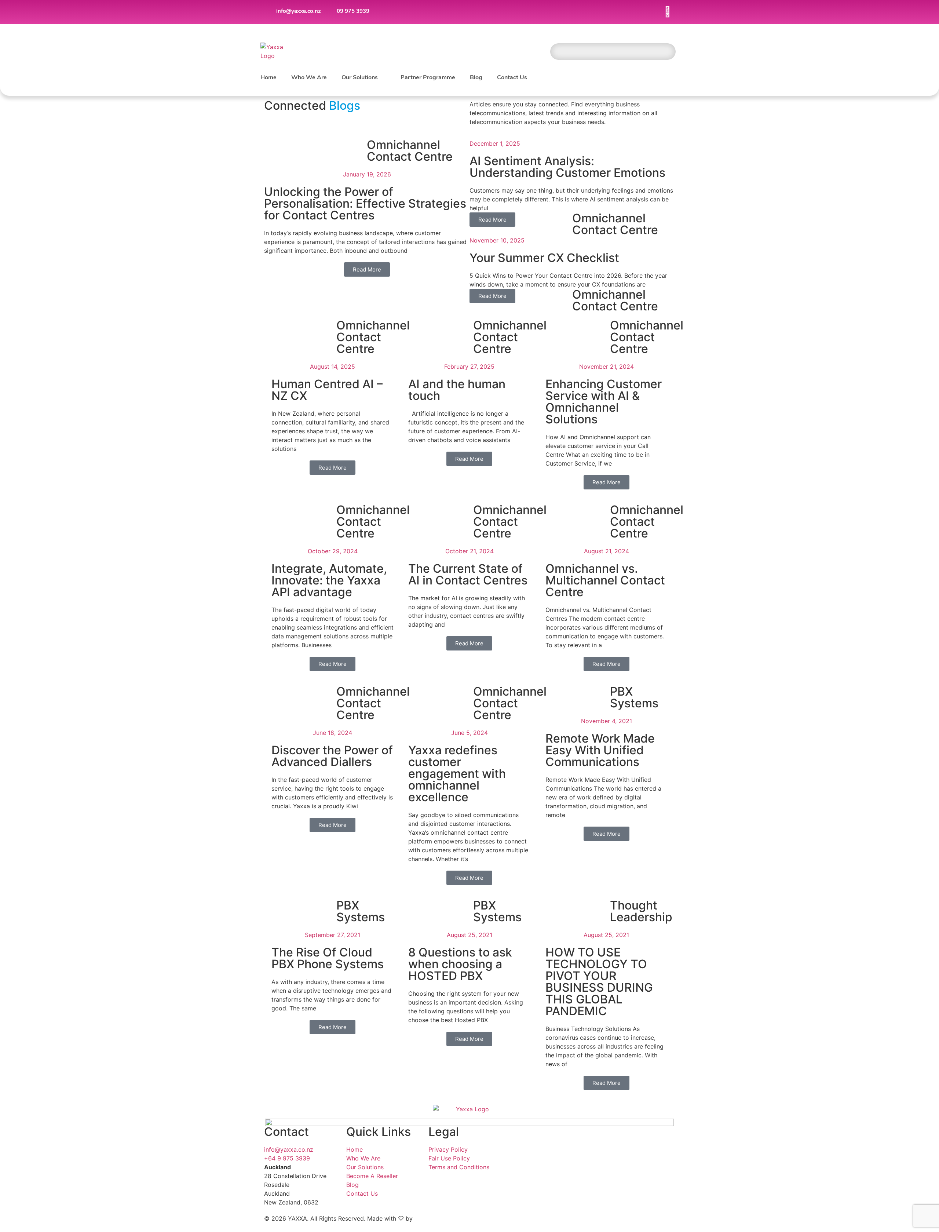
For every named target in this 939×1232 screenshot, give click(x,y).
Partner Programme (428, 78)
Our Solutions (359, 78)
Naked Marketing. (439, 1218)
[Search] (667, 51)
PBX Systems (634, 697)
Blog (476, 78)
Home (268, 78)
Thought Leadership (641, 911)
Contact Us (512, 78)
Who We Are (309, 78)
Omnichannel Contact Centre (410, 151)
